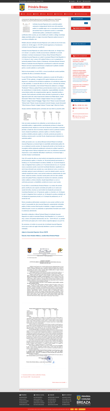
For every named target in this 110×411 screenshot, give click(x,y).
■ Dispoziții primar (23, 400)
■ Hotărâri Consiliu (38, 400)
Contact (79, 1)
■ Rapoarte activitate (39, 402)
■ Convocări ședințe (39, 404)
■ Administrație (23, 397)
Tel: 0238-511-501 (80, 105)
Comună (50, 13)
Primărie (36, 13)
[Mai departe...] (85, 81)
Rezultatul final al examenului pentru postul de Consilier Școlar (81, 86)
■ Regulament (22, 399)
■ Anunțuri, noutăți (53, 404)
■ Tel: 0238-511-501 (66, 399)
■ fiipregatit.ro (66, 404)
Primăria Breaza (38, 7)
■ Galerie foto (51, 402)
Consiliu (43, 13)
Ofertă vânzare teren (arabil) (59, 382)
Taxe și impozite (69, 13)
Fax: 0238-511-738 (81, 108)
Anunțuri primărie (87, 1)
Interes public (59, 13)
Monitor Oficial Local (81, 13)
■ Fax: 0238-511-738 (66, 400)
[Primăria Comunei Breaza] (22, 10)
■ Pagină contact (66, 397)
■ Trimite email (66, 402)
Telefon (77, 7)
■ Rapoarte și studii (24, 404)
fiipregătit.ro (72, 1)
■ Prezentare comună (53, 397)
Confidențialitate (82, 409)
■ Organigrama (23, 402)
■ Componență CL (38, 397)
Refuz (76, 409)
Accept (72, 409)
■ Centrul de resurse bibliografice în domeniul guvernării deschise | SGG (39, 389)
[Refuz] (108, 409)
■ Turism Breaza (52, 400)
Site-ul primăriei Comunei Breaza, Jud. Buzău (38, 9)
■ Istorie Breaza (52, 399)
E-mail (87, 7)
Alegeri (29, 13)
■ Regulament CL (38, 399)
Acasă (23, 13)
